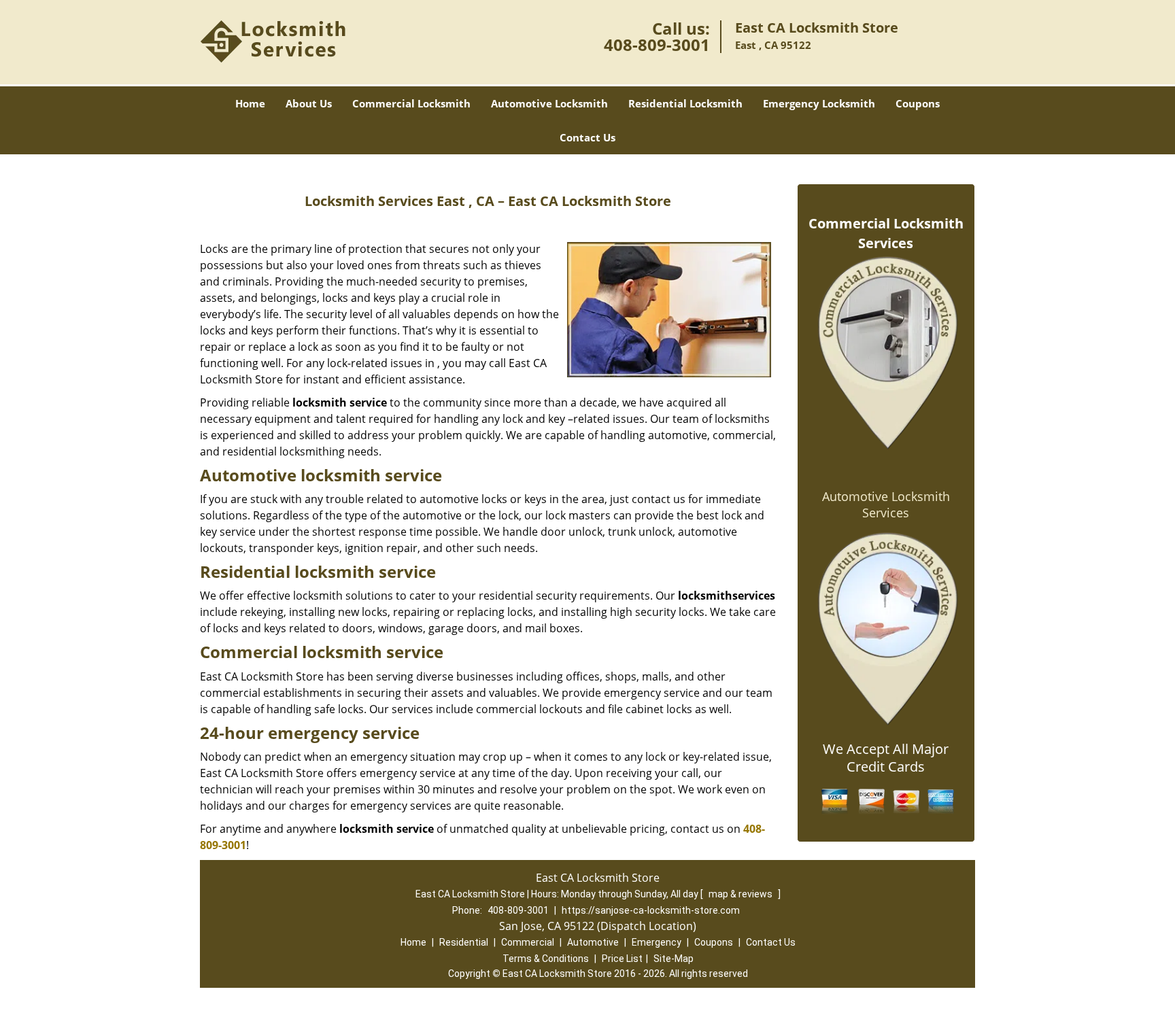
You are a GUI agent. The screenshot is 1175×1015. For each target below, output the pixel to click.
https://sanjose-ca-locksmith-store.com (651, 910)
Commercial (527, 942)
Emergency (656, 942)
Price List (622, 958)
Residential (463, 942)
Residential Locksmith (685, 103)
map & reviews (741, 894)
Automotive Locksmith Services (886, 504)
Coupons (918, 103)
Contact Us (587, 137)
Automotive (593, 942)
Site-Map (673, 958)
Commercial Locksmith (411, 103)
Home (250, 103)
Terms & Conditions (546, 958)
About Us (309, 103)
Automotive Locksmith (549, 103)
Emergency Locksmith (819, 103)
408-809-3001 (657, 44)
